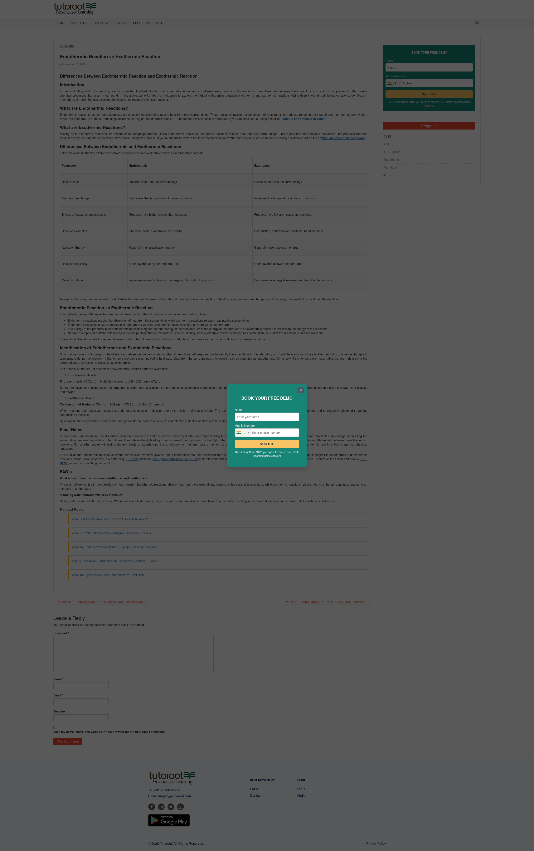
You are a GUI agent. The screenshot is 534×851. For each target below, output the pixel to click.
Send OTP (267, 444)
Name (239, 410)
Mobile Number (246, 425)
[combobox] (243, 433)
